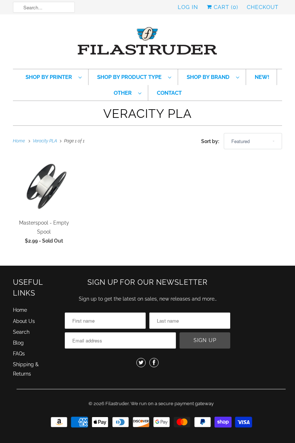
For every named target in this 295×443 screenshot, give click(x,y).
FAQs (19, 353)
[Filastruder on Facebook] (154, 362)
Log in (188, 7)
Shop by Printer (50, 77)
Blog (18, 343)
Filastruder (117, 403)
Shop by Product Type (130, 77)
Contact (169, 93)
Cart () (225, 7)
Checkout (262, 7)
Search (21, 332)
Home (20, 310)
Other (124, 93)
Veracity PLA (147, 113)
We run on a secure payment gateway (172, 403)
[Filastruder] (147, 43)
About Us (24, 321)
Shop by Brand (209, 77)
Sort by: (210, 141)
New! (262, 77)
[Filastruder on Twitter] (141, 362)
